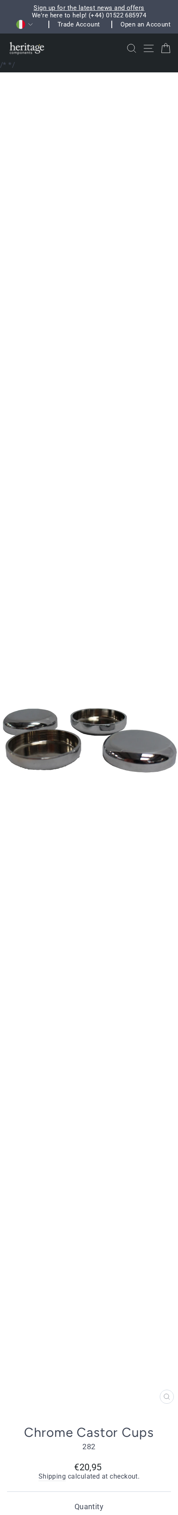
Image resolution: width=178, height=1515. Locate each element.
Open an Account (145, 24)
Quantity (89, 1506)
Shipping (52, 1476)
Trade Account (79, 24)
